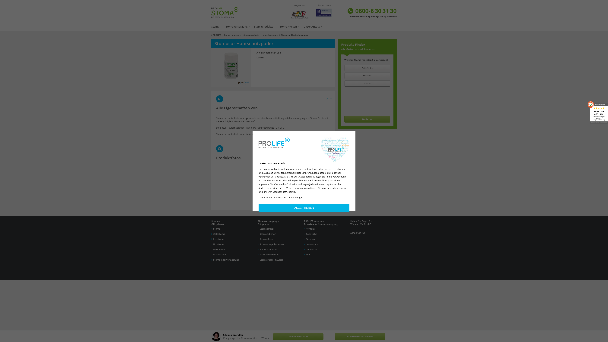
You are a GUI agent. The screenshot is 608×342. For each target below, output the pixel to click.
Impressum (280, 197)
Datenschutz (265, 197)
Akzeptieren (304, 207)
